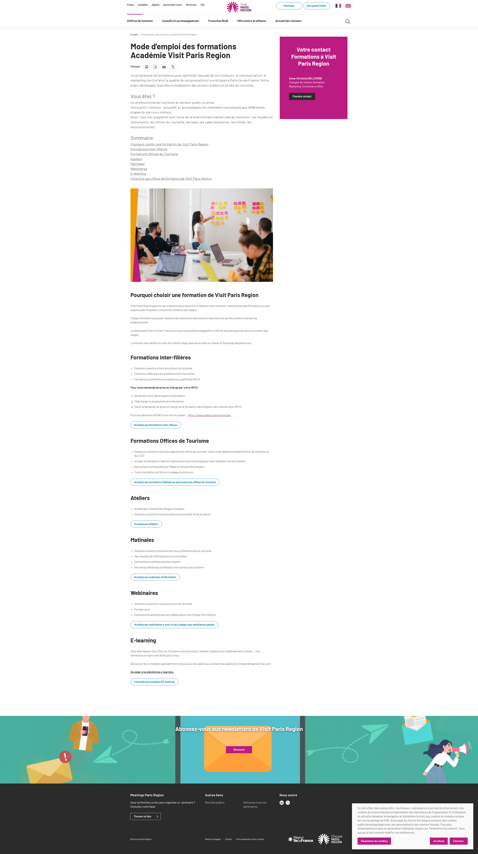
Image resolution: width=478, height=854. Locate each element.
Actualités (143, 4)
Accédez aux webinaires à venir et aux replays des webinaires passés (174, 624)
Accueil (134, 34)
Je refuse (438, 841)
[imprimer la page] (146, 66)
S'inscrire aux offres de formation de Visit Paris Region (171, 178)
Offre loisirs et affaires (251, 20)
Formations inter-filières (149, 149)
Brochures (191, 4)
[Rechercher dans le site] (347, 21)
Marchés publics (214, 802)
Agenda (155, 4)
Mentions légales (213, 839)
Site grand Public (316, 5)
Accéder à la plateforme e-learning (152, 672)
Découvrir (239, 749)
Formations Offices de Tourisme (154, 154)
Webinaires (139, 169)
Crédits (228, 839)
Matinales (138, 164)
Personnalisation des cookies (250, 839)
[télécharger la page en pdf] (155, 66)
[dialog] (412, 826)
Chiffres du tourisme (140, 20)
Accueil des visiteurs (288, 20)
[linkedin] (282, 803)
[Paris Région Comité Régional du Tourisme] (239, 7)
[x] (288, 803)
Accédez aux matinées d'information (155, 577)
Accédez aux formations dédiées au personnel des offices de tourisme (175, 482)
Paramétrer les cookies (374, 841)
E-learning (138, 173)
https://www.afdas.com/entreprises (209, 415)
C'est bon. (458, 841)
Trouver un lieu (142, 816)
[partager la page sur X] (173, 66)
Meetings (289, 5)
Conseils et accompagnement (180, 20)
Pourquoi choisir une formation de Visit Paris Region (170, 144)
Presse (130, 4)
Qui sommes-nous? (172, 4)
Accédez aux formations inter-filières (155, 425)
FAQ (202, 4)
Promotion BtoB (218, 20)
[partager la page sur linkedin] (164, 66)
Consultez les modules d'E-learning (154, 682)
